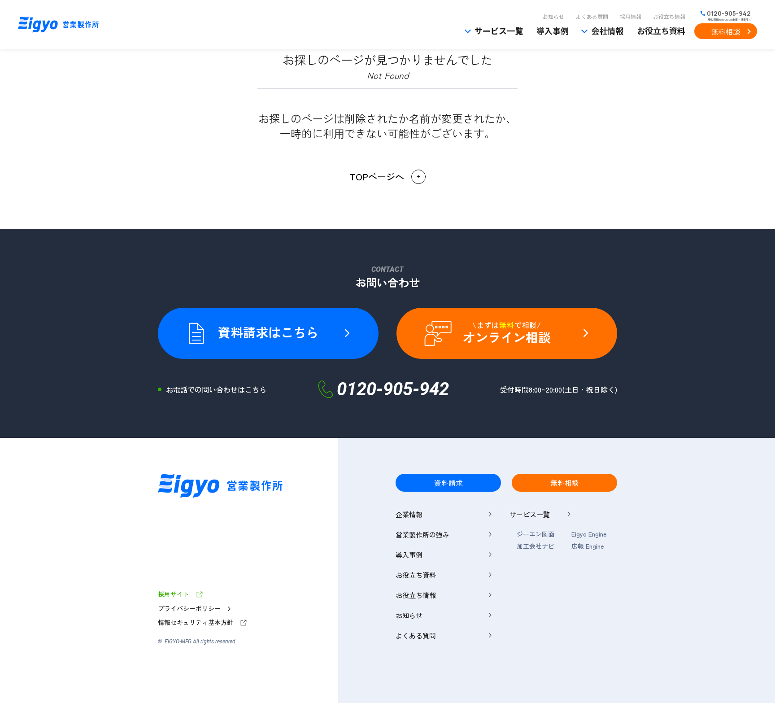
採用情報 (630, 16)
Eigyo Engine (588, 534)
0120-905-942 (729, 13)
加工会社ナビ (535, 546)
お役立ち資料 (661, 30)
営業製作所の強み (422, 534)
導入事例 (552, 30)
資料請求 (448, 482)
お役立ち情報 (669, 16)
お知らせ (553, 16)
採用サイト (173, 594)
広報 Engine (587, 546)
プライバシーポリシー (189, 608)
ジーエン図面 (535, 534)
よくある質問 (592, 16)
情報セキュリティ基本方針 (195, 622)
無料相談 (725, 31)
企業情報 (409, 514)
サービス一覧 (499, 30)
